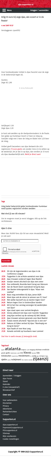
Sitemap (6, 433)
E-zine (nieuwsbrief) (11, 387)
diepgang (32, 350)
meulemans (24, 356)
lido (38, 353)
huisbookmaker (32, 206)
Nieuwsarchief (9, 390)
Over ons (7, 395)
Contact (6, 414)
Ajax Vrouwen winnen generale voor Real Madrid (27, 318)
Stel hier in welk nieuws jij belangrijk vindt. (19, 336)
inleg (3, 206)
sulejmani (16, 359)
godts (8, 353)
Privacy (6, 406)
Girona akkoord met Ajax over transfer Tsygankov (27, 313)
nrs (31, 356)
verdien (25, 208)
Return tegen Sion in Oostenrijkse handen (24, 302)
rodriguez (42, 356)
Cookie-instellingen (11, 439)
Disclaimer (7, 403)
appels (2, 349)
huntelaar (43, 206)
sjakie (4, 359)
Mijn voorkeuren (9, 436)
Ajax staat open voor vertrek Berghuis (23, 310)
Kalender (6, 384)
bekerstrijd (15, 206)
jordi (18, 353)
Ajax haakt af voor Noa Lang (19, 329)
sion (46, 356)
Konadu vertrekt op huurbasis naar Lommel (25, 331)
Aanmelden (7, 376)
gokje (23, 206)
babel (8, 206)
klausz (27, 352)
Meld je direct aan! (33, 154)
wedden (32, 208)
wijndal (30, 360)
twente (26, 360)
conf (28, 349)
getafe (3, 353)
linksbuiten (6, 356)
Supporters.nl (9, 419)
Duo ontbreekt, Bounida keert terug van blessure (27, 284)
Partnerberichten (10, 412)
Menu (9, 10)
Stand (5, 381)
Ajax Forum (7, 378)
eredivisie (45, 350)
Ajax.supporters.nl (10, 425)
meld (3, 208)
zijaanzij (40, 358)
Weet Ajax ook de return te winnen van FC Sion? (27, 297)
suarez (9, 360)
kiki (21, 353)
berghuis (23, 350)
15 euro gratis (16, 149)
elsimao (39, 350)
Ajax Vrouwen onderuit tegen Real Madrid (24, 279)
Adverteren (7, 409)
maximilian (15, 356)
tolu (23, 360)
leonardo (34, 353)
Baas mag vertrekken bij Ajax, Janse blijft (24, 295)
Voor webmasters (10, 400)
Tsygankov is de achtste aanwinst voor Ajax (25, 276)
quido (34, 356)
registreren (16, 208)
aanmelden (44, 10)
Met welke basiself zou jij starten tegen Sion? (26, 300)
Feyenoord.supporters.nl (13, 427)
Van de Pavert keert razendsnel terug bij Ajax (25, 287)
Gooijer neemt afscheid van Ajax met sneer (25, 282)
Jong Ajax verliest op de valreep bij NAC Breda (26, 315)
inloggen (33, 10)
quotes (9, 208)
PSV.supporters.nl (10, 430)
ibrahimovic (13, 353)
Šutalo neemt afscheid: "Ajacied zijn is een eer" (27, 321)
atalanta (13, 348)
